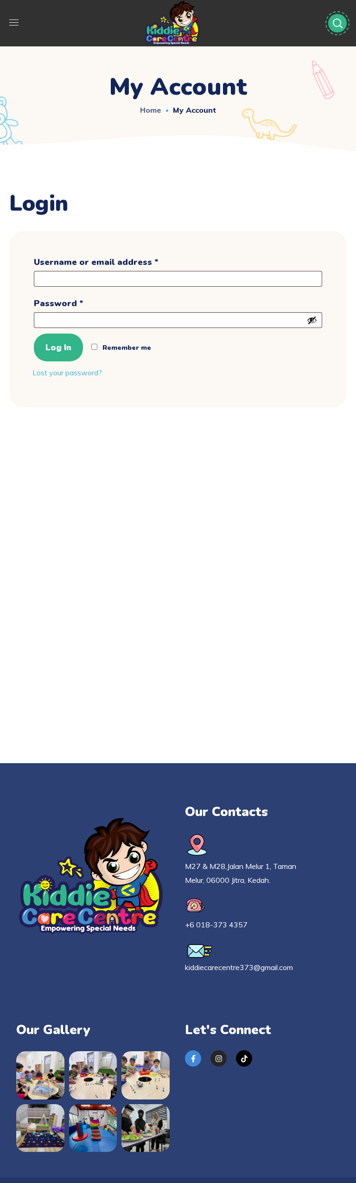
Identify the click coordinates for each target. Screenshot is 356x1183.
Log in (58, 347)
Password (78, 302)
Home (150, 110)
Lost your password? (67, 372)
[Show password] (312, 320)
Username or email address (115, 261)
